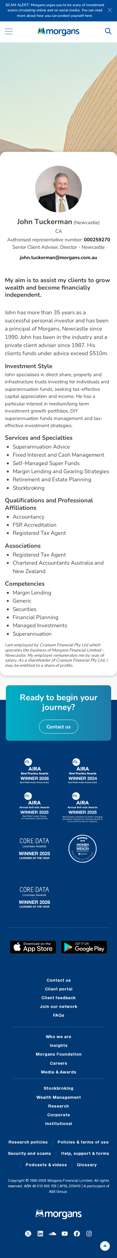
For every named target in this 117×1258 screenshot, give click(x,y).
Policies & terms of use (83, 1142)
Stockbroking (58, 1089)
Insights (59, 1046)
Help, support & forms (85, 1154)
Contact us (58, 981)
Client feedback (58, 998)
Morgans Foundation (59, 1055)
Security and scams (29, 1154)
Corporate (58, 1115)
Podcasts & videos (46, 1165)
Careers (58, 1064)
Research (58, 1106)
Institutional (58, 1124)
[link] (58, 32)
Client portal (58, 989)
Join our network (58, 1007)
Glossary (87, 1165)
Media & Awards (58, 1072)
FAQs (58, 1016)
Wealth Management (58, 1098)
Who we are (58, 1037)
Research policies (28, 1142)
